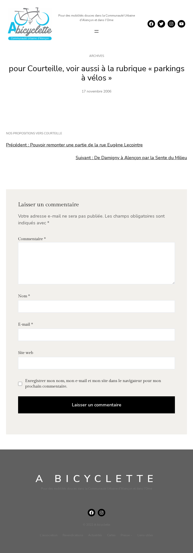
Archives (96, 56)
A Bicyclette (96, 479)
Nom (24, 296)
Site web (25, 352)
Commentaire (32, 239)
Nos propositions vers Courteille (34, 133)
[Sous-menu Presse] (131, 535)
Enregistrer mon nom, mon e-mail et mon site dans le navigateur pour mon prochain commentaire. (93, 384)
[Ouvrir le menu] (96, 31)
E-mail (25, 324)
